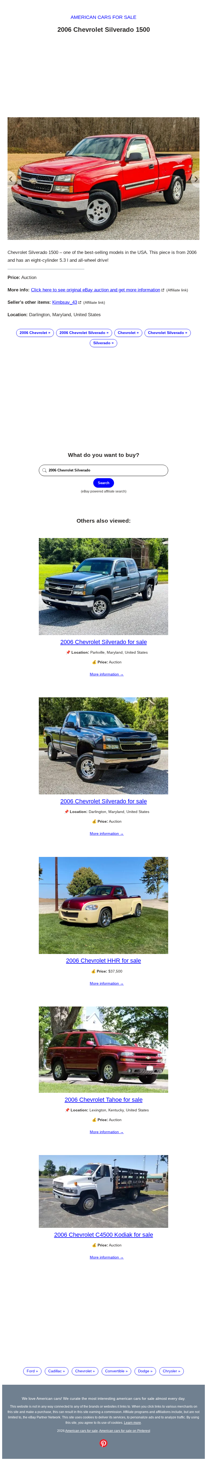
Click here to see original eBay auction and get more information (95, 289)
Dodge (143, 1371)
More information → (107, 674)
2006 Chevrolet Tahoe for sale (104, 1099)
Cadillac (55, 1371)
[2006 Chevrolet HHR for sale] (103, 952)
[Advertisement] (103, 76)
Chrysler (170, 1371)
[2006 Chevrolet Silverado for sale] (103, 634)
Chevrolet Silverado (166, 332)
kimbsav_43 (64, 302)
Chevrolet (127, 332)
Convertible (115, 1371)
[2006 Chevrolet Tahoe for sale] (103, 1091)
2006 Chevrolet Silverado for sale (103, 642)
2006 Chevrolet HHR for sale (103, 960)
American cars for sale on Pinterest (124, 1430)
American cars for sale (103, 17)
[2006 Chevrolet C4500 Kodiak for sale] (103, 1226)
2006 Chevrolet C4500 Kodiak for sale (103, 1234)
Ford (31, 1371)
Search (103, 483)
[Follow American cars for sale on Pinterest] (103, 1446)
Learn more (132, 1422)
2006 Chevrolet (33, 332)
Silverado (102, 343)
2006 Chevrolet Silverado (82, 332)
